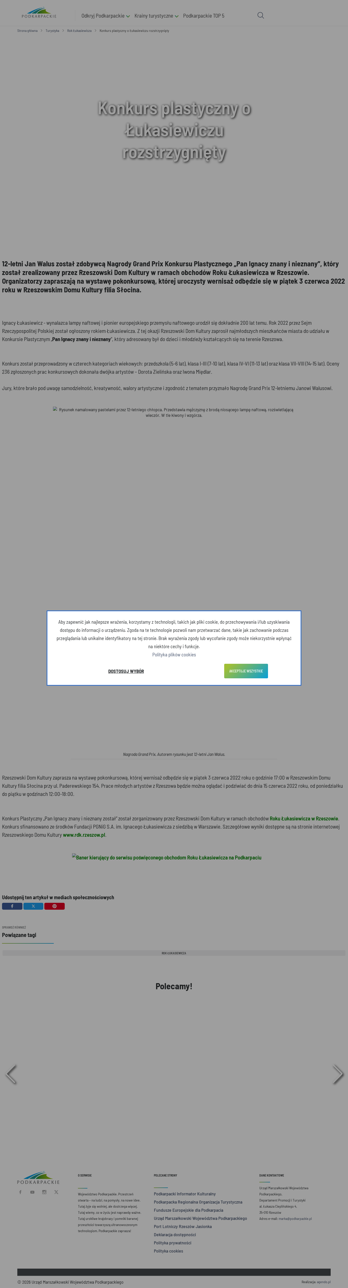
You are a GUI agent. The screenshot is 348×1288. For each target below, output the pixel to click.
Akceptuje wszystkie (246, 671)
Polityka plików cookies (174, 654)
